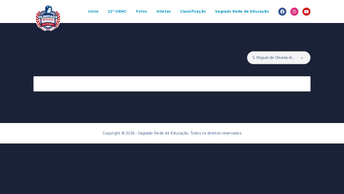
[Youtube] (306, 12)
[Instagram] (294, 12)
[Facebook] (282, 12)
